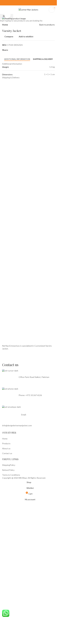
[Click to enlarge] (7, 15)
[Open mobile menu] (3, 10)
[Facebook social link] (26, 3)
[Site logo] (28, 9)
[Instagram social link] (30, 3)
